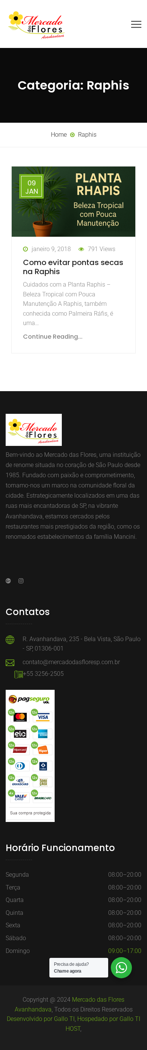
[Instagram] (19, 580)
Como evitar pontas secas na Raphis (73, 267)
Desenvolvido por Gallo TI (41, 1018)
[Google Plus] (10, 580)
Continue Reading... (53, 336)
